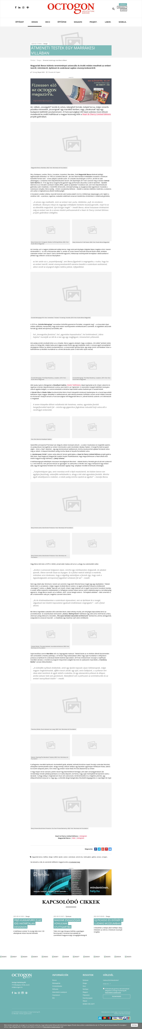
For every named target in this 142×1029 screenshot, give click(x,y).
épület (61, 857)
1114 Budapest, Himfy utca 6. (21, 985)
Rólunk (54, 980)
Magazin (78, 22)
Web (73, 838)
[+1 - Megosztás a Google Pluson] (102, 849)
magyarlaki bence (37, 857)
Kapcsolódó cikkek (71, 902)
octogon (104, 857)
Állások (123, 10)
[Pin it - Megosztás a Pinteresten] (106, 849)
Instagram (83, 836)
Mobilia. (123, 22)
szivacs (99, 857)
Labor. (108, 22)
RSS (53, 998)
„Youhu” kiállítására (74, 385)
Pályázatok (86, 995)
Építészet (19, 22)
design (51, 857)
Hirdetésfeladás (57, 986)
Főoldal (32, 60)
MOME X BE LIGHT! (88, 1004)
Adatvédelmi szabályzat (59, 992)
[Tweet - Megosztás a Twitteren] (99, 849)
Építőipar (62, 22)
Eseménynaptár (88, 998)
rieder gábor (87, 857)
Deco (47, 22)
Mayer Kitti (41, 72)
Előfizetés (123, 4)
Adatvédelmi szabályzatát (113, 992)
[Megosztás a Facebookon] (95, 849)
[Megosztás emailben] (110, 849)
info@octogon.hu (17, 987)
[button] (113, 8)
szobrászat (72, 857)
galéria (94, 857)
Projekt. (93, 22)
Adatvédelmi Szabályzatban (51, 1027)
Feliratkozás (116, 996)
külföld (56, 857)
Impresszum (56, 995)
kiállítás (45, 857)
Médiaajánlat (122, 7)
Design (34, 22)
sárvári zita (79, 857)
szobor (65, 857)
